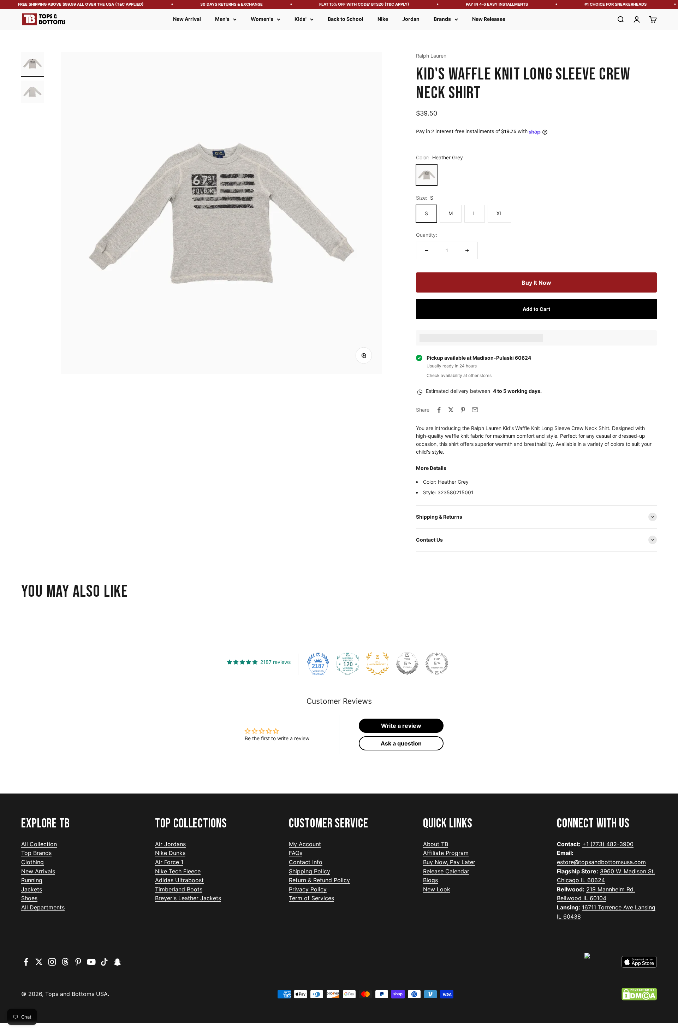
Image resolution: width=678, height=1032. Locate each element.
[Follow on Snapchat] (117, 962)
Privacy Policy (308, 889)
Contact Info (305, 862)
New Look (436, 889)
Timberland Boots (178, 889)
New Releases (488, 19)
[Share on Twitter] (451, 410)
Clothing (32, 862)
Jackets (31, 889)
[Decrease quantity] (426, 250)
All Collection (39, 844)
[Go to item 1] (32, 64)
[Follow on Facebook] (26, 962)
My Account (305, 844)
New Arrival (187, 19)
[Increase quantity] (467, 250)
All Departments (43, 907)
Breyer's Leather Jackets (188, 898)
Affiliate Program (446, 852)
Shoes (29, 898)
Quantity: (426, 235)
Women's (262, 19)
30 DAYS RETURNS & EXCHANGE (219, 4)
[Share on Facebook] (439, 410)
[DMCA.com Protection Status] (639, 994)
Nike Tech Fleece (178, 871)
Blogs (430, 880)
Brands (442, 19)
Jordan (411, 19)
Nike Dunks (170, 852)
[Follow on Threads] (65, 962)
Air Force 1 (169, 862)
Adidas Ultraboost (179, 880)
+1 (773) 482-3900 (608, 844)
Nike (382, 19)
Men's (222, 19)
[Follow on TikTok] (104, 962)
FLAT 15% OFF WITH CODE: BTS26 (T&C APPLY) (352, 4)
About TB (435, 844)
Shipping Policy (309, 871)
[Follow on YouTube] (91, 962)
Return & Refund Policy (319, 880)
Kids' (301, 19)
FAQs (295, 852)
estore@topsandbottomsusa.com (601, 862)
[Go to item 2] (32, 93)
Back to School (345, 19)
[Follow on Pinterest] (78, 962)
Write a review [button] (401, 725)
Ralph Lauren (431, 56)
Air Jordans (170, 844)
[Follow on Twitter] (39, 962)
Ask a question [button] (401, 743)
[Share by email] (475, 410)
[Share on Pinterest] (463, 410)
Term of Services (311, 898)
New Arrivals (38, 871)
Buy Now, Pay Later (449, 862)
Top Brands (36, 852)
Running (31, 880)
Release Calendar (446, 871)
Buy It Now (536, 282)
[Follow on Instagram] (52, 962)
